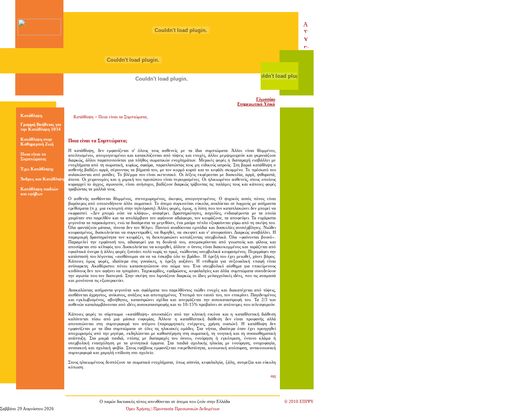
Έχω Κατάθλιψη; (37, 168)
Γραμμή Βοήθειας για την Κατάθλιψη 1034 (40, 127)
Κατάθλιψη (31, 115)
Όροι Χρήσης (138, 408)
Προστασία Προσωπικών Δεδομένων (186, 408)
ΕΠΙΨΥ (307, 401)
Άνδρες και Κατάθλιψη (42, 178)
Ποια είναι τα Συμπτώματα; (33, 156)
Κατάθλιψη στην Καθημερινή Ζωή (36, 141)
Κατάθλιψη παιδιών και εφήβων (39, 191)
